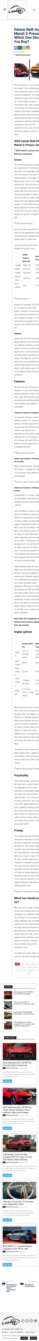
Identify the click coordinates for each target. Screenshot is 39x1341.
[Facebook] (28, 8)
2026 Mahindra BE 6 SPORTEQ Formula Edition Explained (23, 993)
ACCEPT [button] (24, 1338)
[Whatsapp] (24, 48)
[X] (20, 48)
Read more (7, 1081)
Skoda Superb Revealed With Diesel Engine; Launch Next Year (24, 1013)
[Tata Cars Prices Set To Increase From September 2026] (8, 1005)
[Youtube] (35, 1320)
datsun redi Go (31, 964)
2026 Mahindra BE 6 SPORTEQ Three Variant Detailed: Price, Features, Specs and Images (17, 1110)
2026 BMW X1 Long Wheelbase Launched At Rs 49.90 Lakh (17, 1247)
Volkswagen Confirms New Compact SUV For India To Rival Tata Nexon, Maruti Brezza (24, 1024)
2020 (22, 964)
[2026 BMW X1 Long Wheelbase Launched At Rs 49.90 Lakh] (19, 1235)
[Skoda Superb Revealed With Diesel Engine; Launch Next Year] (8, 1015)
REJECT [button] (33, 1338)
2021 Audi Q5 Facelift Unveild (30, 1285)
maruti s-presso (32, 967)
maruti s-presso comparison (26, 970)
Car (4, 1068)
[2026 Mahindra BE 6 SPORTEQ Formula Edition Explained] (8, 995)
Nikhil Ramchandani (23, 55)
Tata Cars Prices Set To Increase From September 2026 (24, 1003)
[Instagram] (28, 48)
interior (23, 967)
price (29, 973)
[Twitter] (28, 12)
